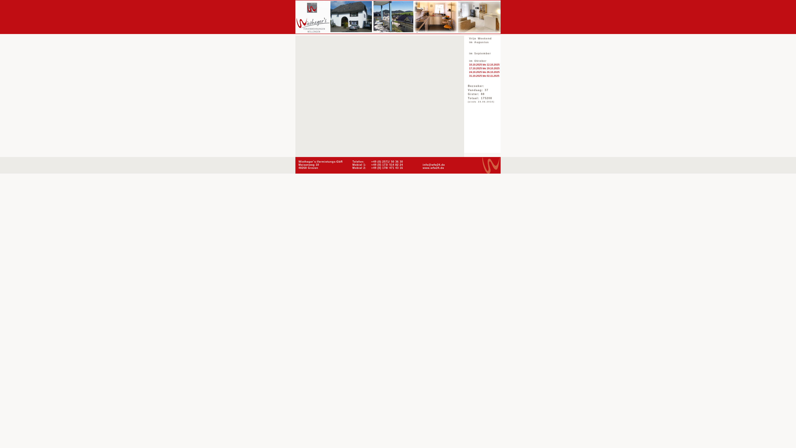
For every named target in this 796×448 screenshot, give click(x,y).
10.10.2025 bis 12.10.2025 (484, 64)
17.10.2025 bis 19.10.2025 (484, 68)
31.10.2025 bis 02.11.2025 (484, 75)
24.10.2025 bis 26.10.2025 (484, 72)
